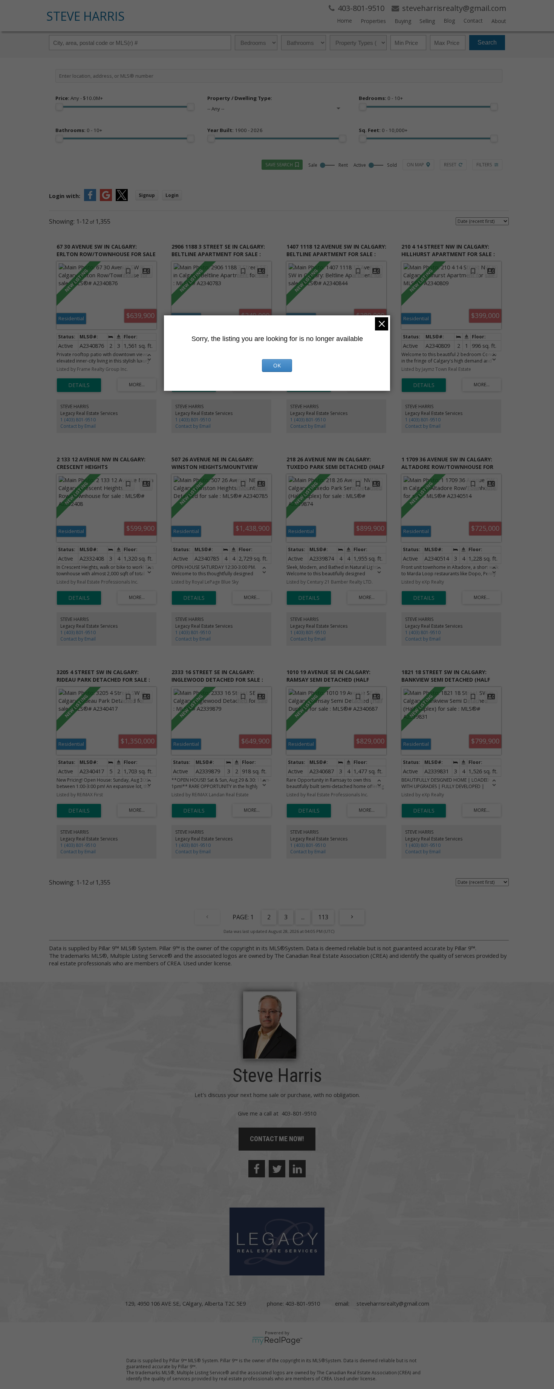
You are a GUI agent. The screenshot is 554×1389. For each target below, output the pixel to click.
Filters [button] (484, 164)
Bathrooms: (78, 130)
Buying (403, 21)
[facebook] (256, 1168)
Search (487, 42)
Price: (79, 98)
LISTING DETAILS (79, 385)
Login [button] (172, 195)
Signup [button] (147, 195)
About (498, 21)
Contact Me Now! (277, 1139)
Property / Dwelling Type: (239, 98)
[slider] (59, 107)
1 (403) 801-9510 (78, 419)
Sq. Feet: (383, 130)
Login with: (64, 196)
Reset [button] (450, 164)
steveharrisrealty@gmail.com (393, 1303)
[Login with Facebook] (90, 199)
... (303, 917)
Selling (427, 21)
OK (277, 365)
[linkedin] (297, 1168)
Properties (373, 21)
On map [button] (415, 164)
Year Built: (235, 130)
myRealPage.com (277, 1340)
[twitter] (277, 1168)
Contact (473, 20)
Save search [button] (279, 164)
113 (323, 917)
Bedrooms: (381, 98)
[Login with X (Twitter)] (122, 199)
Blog (449, 20)
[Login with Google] (106, 199)
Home (344, 20)
